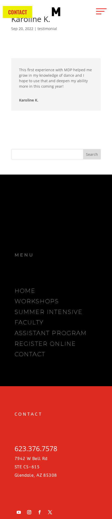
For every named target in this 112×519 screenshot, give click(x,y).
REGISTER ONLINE (45, 343)
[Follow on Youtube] (19, 512)
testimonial (47, 28)
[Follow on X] (50, 512)
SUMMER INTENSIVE (49, 311)
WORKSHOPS (37, 301)
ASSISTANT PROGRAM (51, 333)
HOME (25, 290)
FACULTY (29, 322)
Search (92, 154)
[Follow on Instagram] (29, 512)
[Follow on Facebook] (39, 512)
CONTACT (17, 12)
